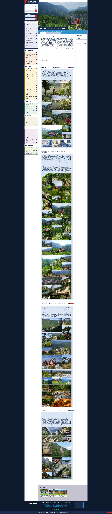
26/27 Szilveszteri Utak (30, 21)
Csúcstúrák (28, 127)
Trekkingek (28, 115)
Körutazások (28, 66)
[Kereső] (36, 11)
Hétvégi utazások (29, 145)
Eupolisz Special (29, 50)
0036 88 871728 (48, 505)
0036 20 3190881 (68, 504)
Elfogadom (109, 512)
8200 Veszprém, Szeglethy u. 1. (46, 504)
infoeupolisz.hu (57, 505)
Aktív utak (28, 101)
